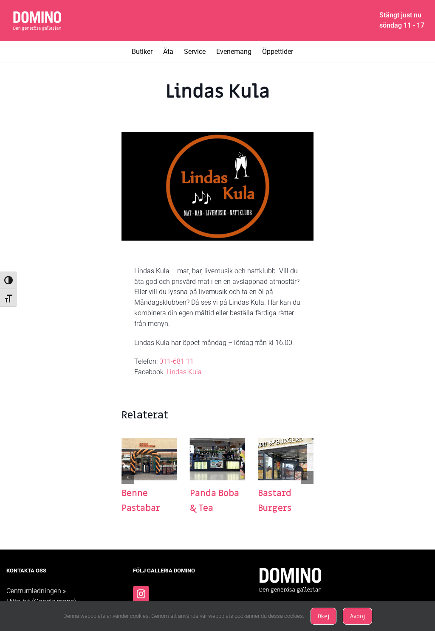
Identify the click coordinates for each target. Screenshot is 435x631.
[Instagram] (141, 594)
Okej (323, 616)
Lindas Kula (184, 372)
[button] (127, 477)
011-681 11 (176, 361)
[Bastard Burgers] (286, 442)
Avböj (357, 616)
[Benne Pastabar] (149, 442)
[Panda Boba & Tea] (218, 442)
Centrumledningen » (36, 591)
